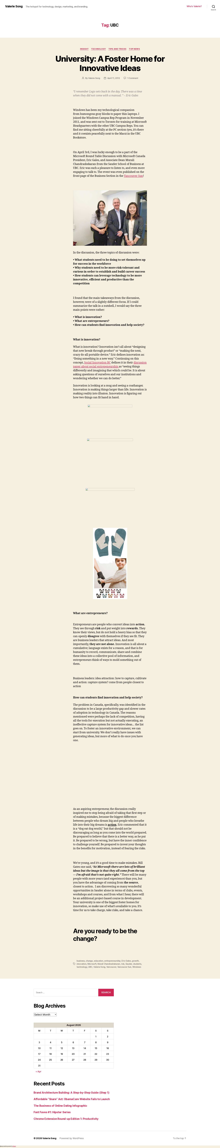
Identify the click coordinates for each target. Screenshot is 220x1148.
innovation (81, 964)
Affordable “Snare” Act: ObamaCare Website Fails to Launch (72, 1099)
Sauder (129, 964)
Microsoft (92, 964)
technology (82, 967)
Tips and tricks (117, 49)
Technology (98, 49)
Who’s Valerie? (194, 6)
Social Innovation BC (97, 362)
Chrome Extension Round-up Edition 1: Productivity (66, 1118)
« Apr (38, 1071)
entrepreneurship (112, 961)
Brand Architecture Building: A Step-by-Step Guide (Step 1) (71, 1092)
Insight (84, 49)
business (81, 961)
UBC (90, 967)
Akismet (14, 1146)
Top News (134, 49)
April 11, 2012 (113, 78)
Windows (136, 967)
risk (122, 964)
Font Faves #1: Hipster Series (52, 1112)
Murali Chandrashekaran (109, 964)
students (137, 964)
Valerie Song (14, 6)
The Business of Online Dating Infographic (60, 1105)
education (98, 961)
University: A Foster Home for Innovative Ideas (110, 63)
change (89, 961)
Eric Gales (126, 961)
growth (135, 961)
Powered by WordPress (71, 1138)
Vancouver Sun (133, 176)
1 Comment (132, 78)
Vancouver (111, 967)
